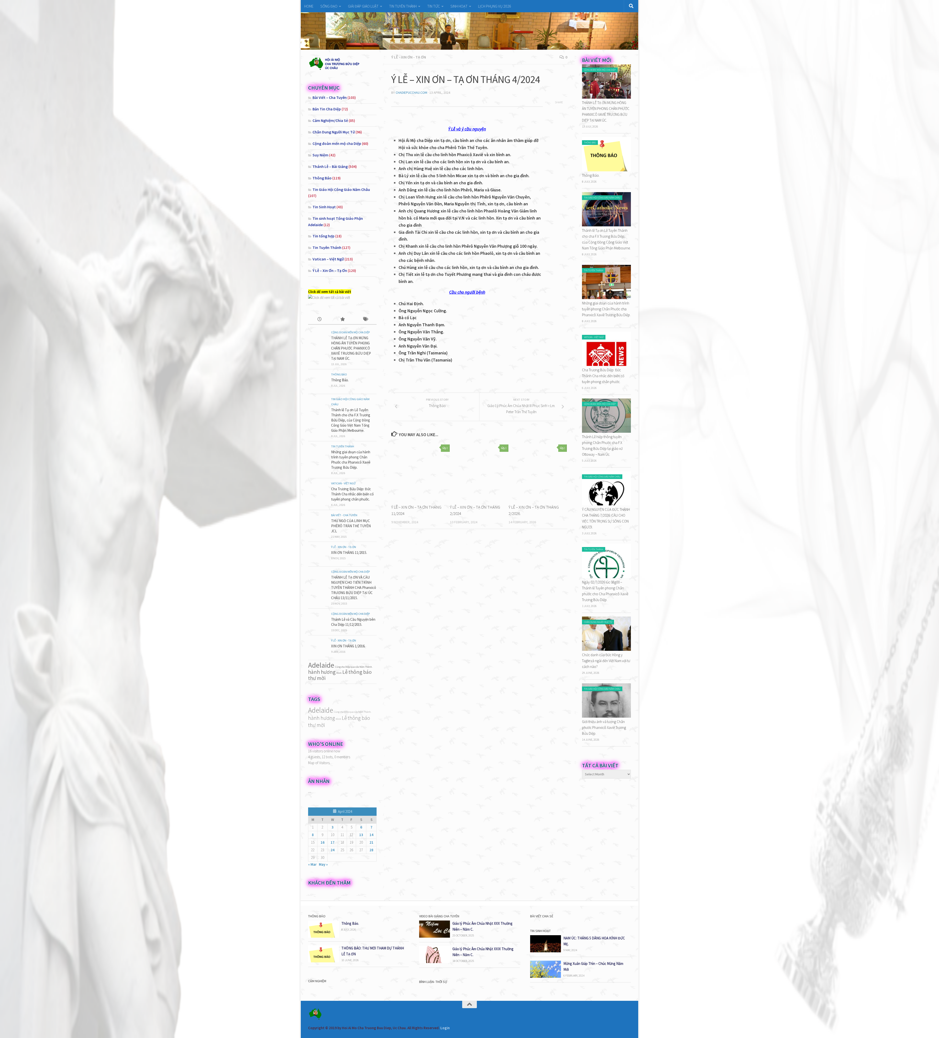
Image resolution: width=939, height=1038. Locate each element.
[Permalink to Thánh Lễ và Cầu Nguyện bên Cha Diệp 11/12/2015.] (318, 621)
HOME (308, 6)
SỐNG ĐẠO (328, 6)
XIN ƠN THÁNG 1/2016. (348, 646)
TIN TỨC (433, 6)
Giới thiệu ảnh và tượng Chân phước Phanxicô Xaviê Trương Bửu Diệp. (604, 727)
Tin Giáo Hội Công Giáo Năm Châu (341, 189)
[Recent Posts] (319, 319)
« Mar (312, 864)
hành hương (321, 671)
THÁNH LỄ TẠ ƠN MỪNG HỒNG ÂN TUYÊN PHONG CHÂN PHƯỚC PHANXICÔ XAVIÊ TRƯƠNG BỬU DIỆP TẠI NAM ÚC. (351, 348)
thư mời (316, 678)
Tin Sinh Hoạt (324, 206)
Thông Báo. (340, 380)
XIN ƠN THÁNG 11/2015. (349, 552)
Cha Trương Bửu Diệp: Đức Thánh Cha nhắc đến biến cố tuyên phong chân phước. (352, 494)
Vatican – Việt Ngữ (328, 259)
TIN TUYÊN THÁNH (403, 6)
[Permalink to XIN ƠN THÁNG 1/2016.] (318, 647)
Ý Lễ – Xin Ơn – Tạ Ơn (330, 270)
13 (361, 834)
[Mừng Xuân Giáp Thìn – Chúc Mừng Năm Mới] (545, 976)
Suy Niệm (320, 154)
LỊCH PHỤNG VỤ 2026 (494, 6)
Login (445, 1028)
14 (371, 834)
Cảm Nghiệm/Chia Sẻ (330, 120)
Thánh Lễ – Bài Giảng (330, 166)
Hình (339, 673)
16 (322, 842)
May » (323, 864)
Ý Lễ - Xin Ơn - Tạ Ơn (408, 57)
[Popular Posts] (342, 319)
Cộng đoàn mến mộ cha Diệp (337, 143)
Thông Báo (322, 177)
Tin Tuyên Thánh (327, 247)
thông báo (360, 671)
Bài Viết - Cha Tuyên (344, 515)
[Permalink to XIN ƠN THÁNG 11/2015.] (318, 554)
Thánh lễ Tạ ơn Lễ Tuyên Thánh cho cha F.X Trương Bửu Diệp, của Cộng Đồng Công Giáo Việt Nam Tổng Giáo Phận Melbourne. (350, 420)
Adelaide (321, 665)
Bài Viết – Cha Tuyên (330, 97)
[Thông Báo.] (606, 170)
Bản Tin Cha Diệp (327, 108)
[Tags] (365, 319)
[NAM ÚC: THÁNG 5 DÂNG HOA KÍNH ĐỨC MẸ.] (545, 951)
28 (371, 850)
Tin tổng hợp (324, 235)
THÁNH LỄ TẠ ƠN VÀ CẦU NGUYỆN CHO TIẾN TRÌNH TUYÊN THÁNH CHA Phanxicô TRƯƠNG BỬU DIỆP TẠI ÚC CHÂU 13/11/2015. (353, 587)
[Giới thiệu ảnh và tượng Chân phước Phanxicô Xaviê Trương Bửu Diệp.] (606, 716)
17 (333, 842)
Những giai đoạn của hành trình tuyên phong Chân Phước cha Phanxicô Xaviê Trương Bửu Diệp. (606, 309)
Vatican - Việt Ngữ (343, 483)
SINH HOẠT (459, 6)
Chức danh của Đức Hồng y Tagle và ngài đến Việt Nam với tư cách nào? (606, 661)
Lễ (345, 671)
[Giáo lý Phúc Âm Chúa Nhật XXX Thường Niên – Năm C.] (434, 936)
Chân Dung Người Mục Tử (334, 131)
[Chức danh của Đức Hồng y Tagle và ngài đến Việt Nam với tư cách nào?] (606, 649)
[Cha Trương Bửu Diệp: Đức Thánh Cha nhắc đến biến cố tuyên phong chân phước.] (606, 364)
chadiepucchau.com (411, 92)
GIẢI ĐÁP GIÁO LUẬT (363, 6)
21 (371, 842)
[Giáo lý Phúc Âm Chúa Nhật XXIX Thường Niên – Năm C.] (434, 961)
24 (333, 850)
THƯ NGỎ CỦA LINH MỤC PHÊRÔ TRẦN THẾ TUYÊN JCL (351, 525)
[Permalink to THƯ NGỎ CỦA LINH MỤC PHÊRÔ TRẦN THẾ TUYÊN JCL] (318, 522)
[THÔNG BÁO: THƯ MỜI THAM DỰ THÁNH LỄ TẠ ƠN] (323, 961)
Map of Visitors (319, 762)
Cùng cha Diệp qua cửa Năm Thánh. (354, 666)
